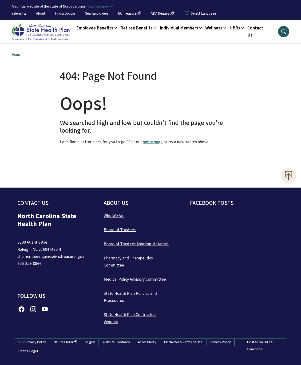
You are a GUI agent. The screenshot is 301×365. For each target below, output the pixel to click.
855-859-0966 (29, 264)
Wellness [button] (213, 28)
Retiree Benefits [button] (136, 28)
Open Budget (28, 351)
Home (16, 54)
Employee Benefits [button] (94, 28)
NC (128, 13)
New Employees (96, 13)
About (40, 13)
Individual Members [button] (179, 28)
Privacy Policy (220, 342)
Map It (55, 249)
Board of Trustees (120, 230)
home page (152, 142)
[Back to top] (288, 175)
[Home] (41, 26)
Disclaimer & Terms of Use (183, 342)
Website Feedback (116, 342)
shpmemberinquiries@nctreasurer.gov (50, 256)
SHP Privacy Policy (32, 342)
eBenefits (19, 13)
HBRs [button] (235, 28)
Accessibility (147, 342)
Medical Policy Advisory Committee (135, 279)
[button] (283, 31)
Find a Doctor (65, 13)
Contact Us (255, 31)
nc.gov (90, 342)
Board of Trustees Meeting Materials (136, 244)
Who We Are (114, 216)
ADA (161, 13)
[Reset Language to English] (187, 13)
